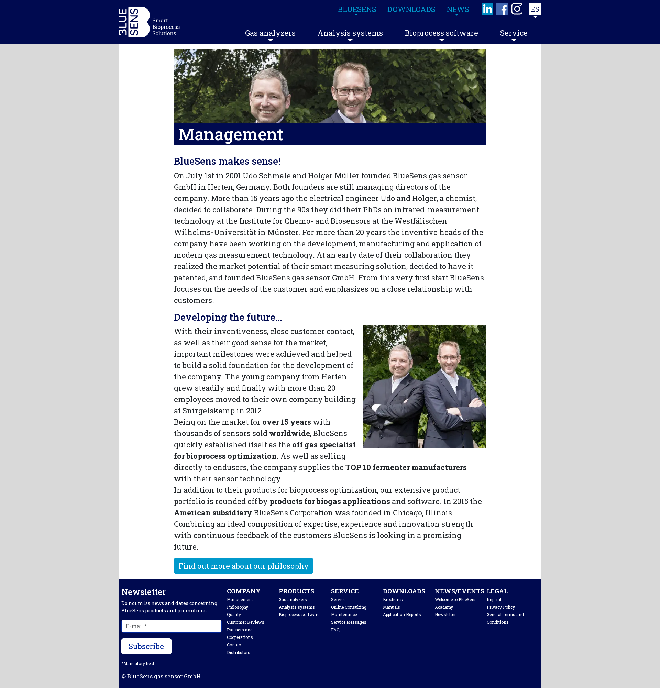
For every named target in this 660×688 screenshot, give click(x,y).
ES (535, 8)
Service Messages (348, 622)
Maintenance (344, 614)
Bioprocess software (441, 33)
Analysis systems (350, 33)
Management (240, 599)
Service (514, 33)
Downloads (404, 591)
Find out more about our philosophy (243, 566)
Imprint (494, 599)
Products (296, 591)
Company (244, 591)
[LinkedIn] (488, 9)
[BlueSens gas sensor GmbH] (149, 22)
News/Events (459, 591)
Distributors (238, 652)
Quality (234, 614)
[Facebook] (502, 9)
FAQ (335, 629)
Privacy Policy (501, 607)
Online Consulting (348, 607)
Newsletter (445, 614)
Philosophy (237, 607)
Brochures (393, 599)
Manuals (391, 607)
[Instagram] (517, 9)
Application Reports (402, 614)
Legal (497, 591)
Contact (234, 644)
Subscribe (146, 646)
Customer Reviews (245, 622)
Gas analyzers (270, 33)
